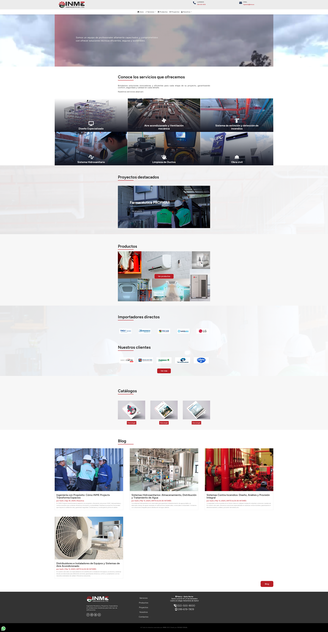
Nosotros (80, 501)
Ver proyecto (137, 211)
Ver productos (164, 276)
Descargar (132, 423)
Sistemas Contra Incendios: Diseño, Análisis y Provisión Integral (238, 496)
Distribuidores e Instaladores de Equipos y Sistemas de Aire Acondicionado (88, 565)
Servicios (150, 12)
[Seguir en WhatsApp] (99, 614)
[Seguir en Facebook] (88, 614)
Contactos (143, 617)
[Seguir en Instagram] (91, 614)
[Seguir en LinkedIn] (95, 614)
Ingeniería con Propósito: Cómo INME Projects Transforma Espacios (83, 496)
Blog (267, 584)
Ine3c (61, 501)
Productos (163, 12)
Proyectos (175, 12)
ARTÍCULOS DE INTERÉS (86, 569)
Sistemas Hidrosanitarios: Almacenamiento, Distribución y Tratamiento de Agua (163, 496)
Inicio (141, 12)
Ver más (164, 371)
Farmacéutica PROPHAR (150, 202)
